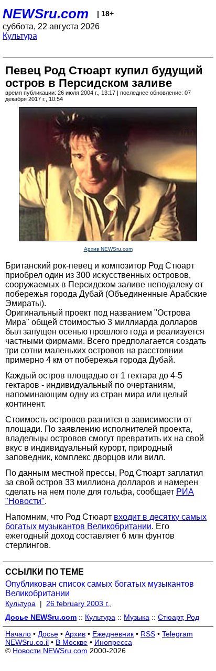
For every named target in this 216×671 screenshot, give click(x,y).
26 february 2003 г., (78, 603)
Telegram (177, 634)
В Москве (72, 642)
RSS (148, 634)
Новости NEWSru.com (50, 650)
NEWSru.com (46, 13)
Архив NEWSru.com (108, 249)
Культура (20, 35)
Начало (18, 634)
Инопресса (113, 642)
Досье (48, 634)
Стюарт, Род (178, 617)
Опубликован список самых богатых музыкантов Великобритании (99, 588)
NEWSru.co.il (27, 642)
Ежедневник (113, 634)
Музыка (136, 617)
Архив (75, 634)
